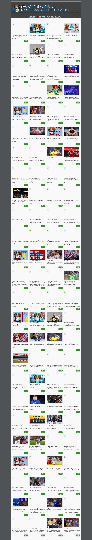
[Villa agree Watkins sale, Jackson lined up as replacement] (55, 398)
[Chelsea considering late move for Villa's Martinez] (55, 337)
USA (33, 13)
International (38, 13)
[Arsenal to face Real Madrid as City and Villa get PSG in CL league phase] (37, 110)
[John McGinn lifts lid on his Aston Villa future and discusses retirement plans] (30, 230)
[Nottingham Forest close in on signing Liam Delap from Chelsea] (55, 502)
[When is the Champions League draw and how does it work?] (72, 522)
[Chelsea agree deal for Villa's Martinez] (55, 151)
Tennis (65, 13)
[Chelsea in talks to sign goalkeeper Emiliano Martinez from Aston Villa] (55, 317)
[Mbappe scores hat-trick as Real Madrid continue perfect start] (55, 254)
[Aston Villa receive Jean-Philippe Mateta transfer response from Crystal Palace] (30, 457)
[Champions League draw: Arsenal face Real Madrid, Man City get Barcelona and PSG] (72, 90)
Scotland (23, 13)
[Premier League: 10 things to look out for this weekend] (72, 28)
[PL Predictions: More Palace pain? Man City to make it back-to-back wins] (72, 69)
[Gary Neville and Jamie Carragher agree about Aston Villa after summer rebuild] (65, 436)
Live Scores (46, 13)
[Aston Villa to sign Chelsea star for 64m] (37, 255)
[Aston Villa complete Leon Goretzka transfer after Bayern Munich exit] (13, 148)
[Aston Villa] (13, 210)
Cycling (60, 13)
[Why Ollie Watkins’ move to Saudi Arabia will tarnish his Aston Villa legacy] (37, 440)
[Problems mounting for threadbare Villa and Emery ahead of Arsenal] (37, 481)
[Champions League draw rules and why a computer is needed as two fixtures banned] (13, 168)
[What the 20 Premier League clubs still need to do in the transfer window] (37, 419)
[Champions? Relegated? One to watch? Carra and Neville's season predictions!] (20, 502)
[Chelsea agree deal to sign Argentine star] (37, 28)
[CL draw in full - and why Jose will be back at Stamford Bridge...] (37, 130)
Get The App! (70, 13)
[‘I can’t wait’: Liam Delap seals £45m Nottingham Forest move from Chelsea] (72, 131)
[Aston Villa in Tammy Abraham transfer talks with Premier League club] (30, 210)
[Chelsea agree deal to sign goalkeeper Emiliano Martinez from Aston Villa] (37, 49)
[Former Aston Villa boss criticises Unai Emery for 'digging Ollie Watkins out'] (30, 519)
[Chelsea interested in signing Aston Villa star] (20, 255)
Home (13, 13)
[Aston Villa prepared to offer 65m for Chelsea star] (37, 379)
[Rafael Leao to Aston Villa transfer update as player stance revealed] (13, 230)
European (29, 13)
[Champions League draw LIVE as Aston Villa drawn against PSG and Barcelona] (65, 107)
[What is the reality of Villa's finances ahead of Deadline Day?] (55, 419)
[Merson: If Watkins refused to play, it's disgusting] (37, 337)
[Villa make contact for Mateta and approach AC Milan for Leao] (20, 440)
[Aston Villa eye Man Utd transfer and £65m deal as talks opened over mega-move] (13, 416)
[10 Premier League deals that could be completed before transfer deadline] (48, 210)
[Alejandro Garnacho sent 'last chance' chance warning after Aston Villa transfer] (65, 457)
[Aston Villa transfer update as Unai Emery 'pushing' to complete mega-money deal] (48, 354)
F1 (56, 13)
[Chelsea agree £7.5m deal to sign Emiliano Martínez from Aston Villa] (55, 90)
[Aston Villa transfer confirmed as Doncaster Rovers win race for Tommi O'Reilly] (65, 354)
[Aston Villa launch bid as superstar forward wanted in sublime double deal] (20, 461)
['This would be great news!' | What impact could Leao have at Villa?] (55, 460)
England (17, 13)
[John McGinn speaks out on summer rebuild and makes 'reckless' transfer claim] (48, 230)
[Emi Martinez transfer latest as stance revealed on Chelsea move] (48, 189)
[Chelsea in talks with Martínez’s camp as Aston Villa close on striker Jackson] (72, 276)
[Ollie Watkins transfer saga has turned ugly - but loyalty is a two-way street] (13, 519)
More (26, 40)
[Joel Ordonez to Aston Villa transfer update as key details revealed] (65, 416)
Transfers (51, 13)
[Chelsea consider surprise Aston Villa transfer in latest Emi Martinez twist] (65, 333)
